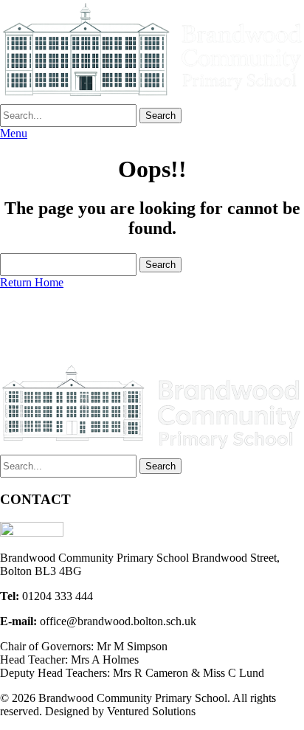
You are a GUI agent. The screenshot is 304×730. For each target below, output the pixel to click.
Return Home (31, 282)
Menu (13, 133)
